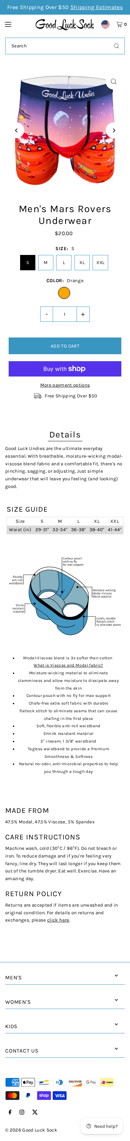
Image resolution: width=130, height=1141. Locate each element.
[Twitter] (35, 1113)
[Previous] (16, 130)
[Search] (116, 46)
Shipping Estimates (96, 7)
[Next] (113, 130)
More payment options (65, 385)
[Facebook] (10, 1113)
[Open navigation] (17, 24)
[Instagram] (21, 1113)
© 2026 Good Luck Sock (31, 1130)
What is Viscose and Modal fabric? (68, 665)
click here (58, 920)
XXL (100, 262)
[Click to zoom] (113, 82)
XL (82, 262)
